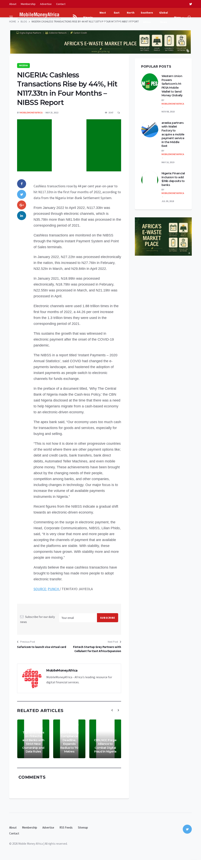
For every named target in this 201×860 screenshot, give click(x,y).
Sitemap (83, 827)
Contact (60, 4)
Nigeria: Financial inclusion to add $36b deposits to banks (173, 179)
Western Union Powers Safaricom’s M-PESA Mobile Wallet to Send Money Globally (172, 85)
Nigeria (88, 17)
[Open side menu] (11, 17)
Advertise (46, 4)
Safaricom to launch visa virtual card (41, 647)
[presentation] (112, 710)
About (12, 4)
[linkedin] (21, 215)
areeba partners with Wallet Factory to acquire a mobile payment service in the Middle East (173, 134)
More (177, 17)
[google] (21, 204)
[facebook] (21, 183)
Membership (28, 4)
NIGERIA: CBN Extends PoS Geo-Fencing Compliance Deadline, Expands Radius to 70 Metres (69, 738)
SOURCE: (40, 589)
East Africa (117, 17)
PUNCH (54, 589)
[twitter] (190, 4)
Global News (163, 17)
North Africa (130, 17)
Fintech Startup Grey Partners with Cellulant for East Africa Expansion (97, 649)
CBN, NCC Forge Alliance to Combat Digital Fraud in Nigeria (105, 745)
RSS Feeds (66, 827)
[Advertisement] (100, 27)
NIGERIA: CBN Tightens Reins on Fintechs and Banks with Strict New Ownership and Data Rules (33, 740)
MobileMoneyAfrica (31, 112)
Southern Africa (147, 17)
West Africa (103, 17)
